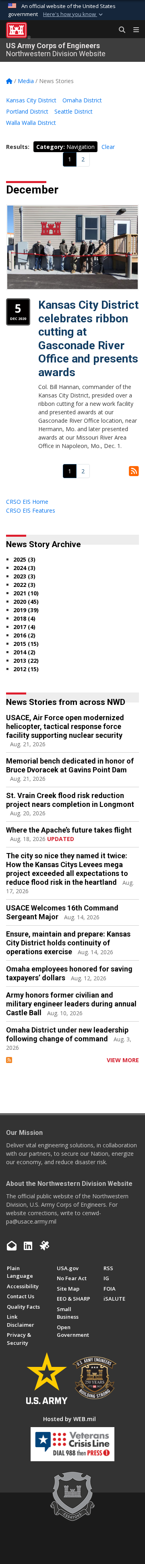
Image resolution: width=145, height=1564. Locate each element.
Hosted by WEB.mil (69, 1419)
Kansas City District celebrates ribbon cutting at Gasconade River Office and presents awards (88, 338)
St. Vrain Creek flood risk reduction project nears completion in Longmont (70, 799)
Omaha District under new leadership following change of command (67, 1034)
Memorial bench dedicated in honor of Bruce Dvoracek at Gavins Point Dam (70, 765)
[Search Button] (119, 30)
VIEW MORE (123, 1060)
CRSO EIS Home (27, 501)
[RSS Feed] (9, 1060)
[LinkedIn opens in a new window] (28, 1245)
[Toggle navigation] (133, 30)
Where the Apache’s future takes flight (69, 830)
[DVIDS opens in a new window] (44, 1245)
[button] (73, 14)
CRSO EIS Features (30, 510)
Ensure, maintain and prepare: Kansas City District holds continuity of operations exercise (68, 943)
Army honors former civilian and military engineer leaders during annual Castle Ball (71, 1004)
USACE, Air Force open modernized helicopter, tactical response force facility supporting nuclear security (65, 726)
